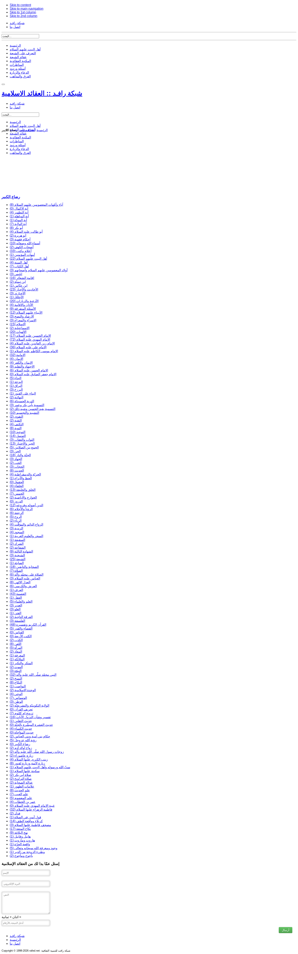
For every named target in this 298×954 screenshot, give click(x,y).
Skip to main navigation (26, 8)
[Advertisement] (123, 162)
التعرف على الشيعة (23, 53)
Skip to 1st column (23, 12)
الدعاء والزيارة (19, 72)
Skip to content (20, 5)
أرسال (285, 930)
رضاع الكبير (11, 197)
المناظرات (17, 65)
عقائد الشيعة (18, 57)
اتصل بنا (15, 27)
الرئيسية (15, 45)
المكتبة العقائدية (20, 61)
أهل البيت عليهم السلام (25, 49)
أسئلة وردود (18, 68)
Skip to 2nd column (23, 16)
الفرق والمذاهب (20, 76)
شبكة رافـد (17, 23)
